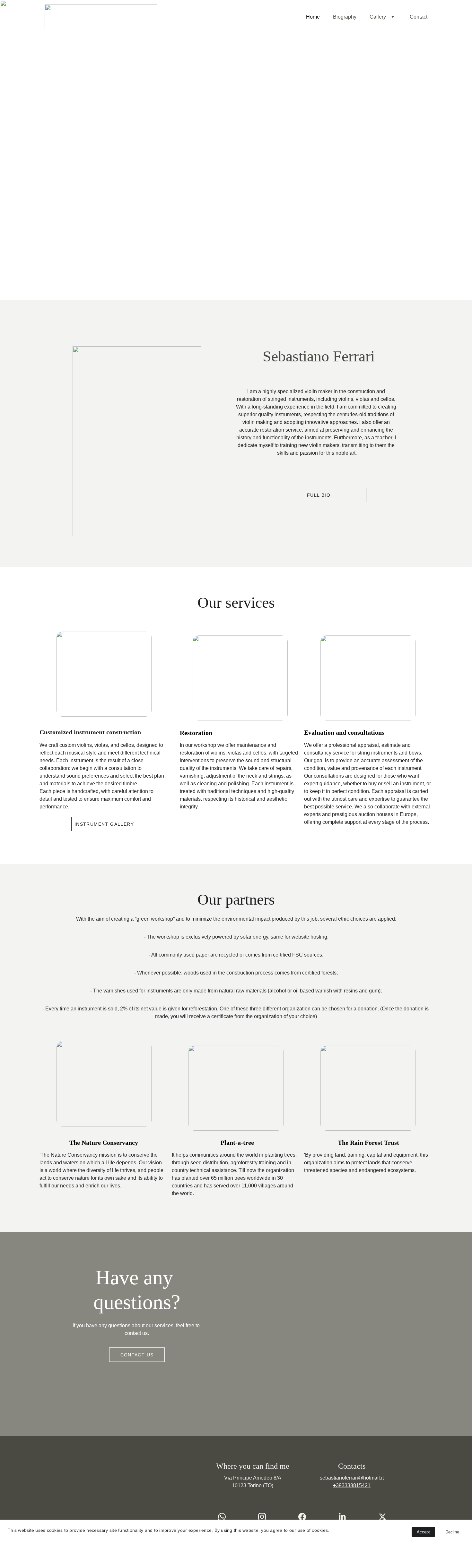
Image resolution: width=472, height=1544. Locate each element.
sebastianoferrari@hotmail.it (352, 1478)
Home (313, 17)
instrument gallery (104, 824)
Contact (418, 17)
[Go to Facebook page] (305, 1517)
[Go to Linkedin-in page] (345, 1517)
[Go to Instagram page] (265, 1517)
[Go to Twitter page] (382, 1517)
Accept (423, 1532)
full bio (318, 495)
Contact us (137, 1354)
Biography (344, 17)
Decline (452, 1532)
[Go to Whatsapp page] (225, 1517)
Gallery (378, 17)
